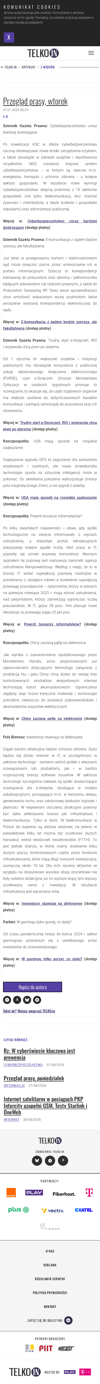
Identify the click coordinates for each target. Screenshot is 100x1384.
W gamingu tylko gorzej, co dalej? (52, 959)
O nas (50, 1251)
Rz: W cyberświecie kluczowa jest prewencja (39, 1054)
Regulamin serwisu (50, 1278)
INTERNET (12, 1119)
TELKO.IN (11, 67)
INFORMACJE (14, 1085)
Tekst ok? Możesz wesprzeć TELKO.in (29, 1011)
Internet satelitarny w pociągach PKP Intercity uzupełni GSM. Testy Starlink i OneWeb (45, 1105)
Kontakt (50, 1306)
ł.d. (6, 116)
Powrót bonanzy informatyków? (52, 624)
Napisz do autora (33, 987)
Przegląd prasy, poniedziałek (34, 1078)
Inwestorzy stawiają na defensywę (52, 903)
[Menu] (91, 53)
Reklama (50, 1264)
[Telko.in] (43, 53)
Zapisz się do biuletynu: (45, 1320)
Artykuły (29, 67)
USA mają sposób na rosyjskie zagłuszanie (59, 497)
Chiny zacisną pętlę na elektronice (52, 718)
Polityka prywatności (50, 1292)
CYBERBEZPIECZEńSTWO (23, 1065)
